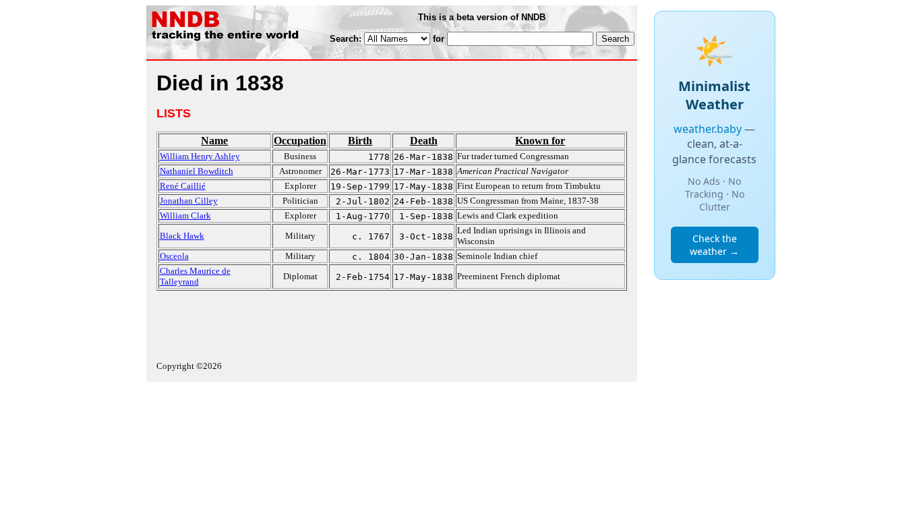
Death (424, 140)
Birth (360, 140)
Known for (540, 140)
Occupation (300, 140)
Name (214, 140)
